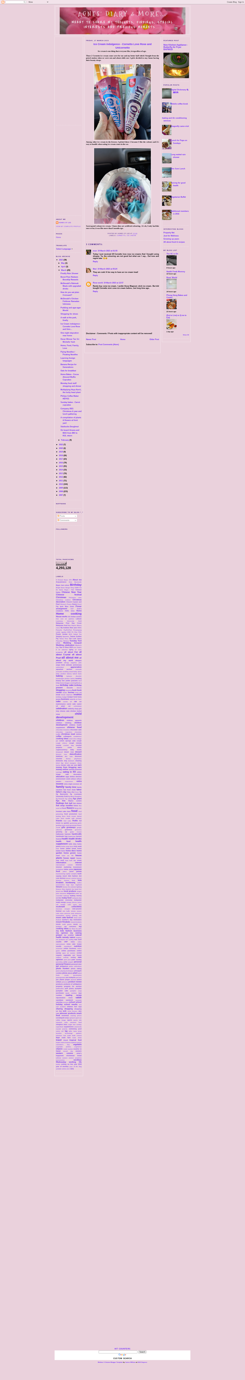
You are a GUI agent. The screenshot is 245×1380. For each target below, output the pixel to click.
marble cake (66, 904)
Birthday (76, 584)
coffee (58, 736)
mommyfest (60, 915)
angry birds (60, 665)
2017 (61, 459)
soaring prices (76, 1015)
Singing (59, 636)
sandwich (69, 1000)
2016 (61, 463)
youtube (59, 1069)
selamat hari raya (74, 1006)
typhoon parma (76, 1042)
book (74, 690)
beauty (58, 680)
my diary (72, 928)
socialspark (60, 1018)
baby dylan (78, 671)
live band (75, 889)
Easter (74, 604)
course (58, 745)
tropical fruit (75, 1040)
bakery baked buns (74, 673)
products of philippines (73, 984)
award (71, 671)
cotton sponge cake (67, 741)
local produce (70, 891)
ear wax (74, 765)
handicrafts (77, 834)
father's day (61, 792)
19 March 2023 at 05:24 (107, 269)
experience (69, 781)
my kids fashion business (69, 931)
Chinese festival (69, 594)
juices (79, 871)
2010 (61, 484)
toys (58, 1037)
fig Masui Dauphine (75, 796)
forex (64, 816)
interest (78, 862)
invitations (59, 869)
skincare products (68, 1013)
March (64, 270)
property (59, 986)
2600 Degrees (142, 1362)
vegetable (77, 1044)
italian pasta (68, 869)
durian (58, 765)
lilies (63, 889)
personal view (76, 964)
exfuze (73, 779)
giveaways (71, 827)
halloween (60, 834)
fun (62, 823)
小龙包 (71, 1069)
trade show (77, 1037)
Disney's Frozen (66, 604)
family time (70, 787)
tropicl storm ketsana (63, 1042)
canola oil (67, 701)
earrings (59, 772)
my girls (79, 928)
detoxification (76, 754)
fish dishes (77, 803)
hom (57, 848)
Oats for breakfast (68, 371)
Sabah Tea (77, 634)
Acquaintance (61, 582)
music (75, 924)
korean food (69, 880)
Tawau (61, 638)
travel (59, 1040)
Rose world (98, 283)
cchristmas (78, 706)
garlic (80, 823)
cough (79, 741)
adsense (65, 649)
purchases (60, 993)
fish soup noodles (64, 805)
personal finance (63, 964)
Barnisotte (78, 582)
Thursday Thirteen (62, 641)
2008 (61, 491)
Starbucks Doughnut (70, 427)
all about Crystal (69, 653)
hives (71, 846)
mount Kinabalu (63, 922)
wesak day (68, 1051)
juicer (71, 871)
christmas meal (68, 734)
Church (69, 602)
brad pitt (78, 692)
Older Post (154, 339)
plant (75, 973)
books (65, 692)
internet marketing (63, 867)
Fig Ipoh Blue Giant (65, 606)
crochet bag (68, 745)
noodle (58, 946)
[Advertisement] (69, 80)
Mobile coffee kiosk (179, 104)
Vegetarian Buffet (178, 197)
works (58, 1064)
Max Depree (72, 625)
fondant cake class (63, 811)
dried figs (60, 763)
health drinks (75, 838)
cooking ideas (62, 738)
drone (80, 763)
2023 (61, 260)
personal (78, 962)
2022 (61, 444)
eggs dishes (70, 776)
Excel (80, 604)
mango (63, 902)
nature (72, 937)
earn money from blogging (69, 766)
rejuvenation (60, 998)
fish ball (68, 803)
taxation (59, 1033)
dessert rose (61, 754)
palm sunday (76, 959)
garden (66, 823)
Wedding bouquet (72, 643)
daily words (76, 750)
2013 (61, 473)
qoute (67, 993)
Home (58, 237)
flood (64, 808)
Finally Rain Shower (69, 273)
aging (71, 649)
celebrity (71, 708)
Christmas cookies (63, 600)
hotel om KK (67, 855)
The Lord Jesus (75, 638)
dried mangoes (70, 763)
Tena (66, 638)
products (59, 984)
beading (78, 678)
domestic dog (61, 761)
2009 (61, 488)
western (79, 1051)
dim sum (69, 756)
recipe (79, 995)
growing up (61, 832)
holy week (78, 846)
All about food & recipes (174, 242)
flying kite (78, 808)
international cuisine (64, 865)
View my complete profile (68, 226)
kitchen (62, 878)
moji (72, 913)
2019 (61, 452)
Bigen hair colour (62, 585)
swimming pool (75, 1029)
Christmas (61, 597)
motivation (77, 920)
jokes (65, 871)
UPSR (58, 643)
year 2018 (78, 1064)
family (60, 786)
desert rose (69, 752)
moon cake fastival (64, 917)
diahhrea (59, 756)
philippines (64, 966)
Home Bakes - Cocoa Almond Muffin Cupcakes (70, 377)
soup (67, 1018)
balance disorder (74, 676)
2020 (61, 448)
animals (69, 665)
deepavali (59, 752)
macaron (63, 893)
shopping (68, 1009)
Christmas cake (75, 597)
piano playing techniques (65, 971)
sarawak (79, 1000)
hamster (68, 834)
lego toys (70, 885)
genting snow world (62, 825)
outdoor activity (62, 957)
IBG (69, 616)
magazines (71, 893)
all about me (70, 657)
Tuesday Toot (76, 641)
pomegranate (60, 977)
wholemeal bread (74, 1055)
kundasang (70, 882)
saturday (59, 1002)
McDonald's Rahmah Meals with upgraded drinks (71, 286)
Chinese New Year (72, 592)
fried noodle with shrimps (71, 818)
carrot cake (71, 704)
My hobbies (65, 627)
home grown (70, 853)
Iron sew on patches (65, 619)
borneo (71, 692)
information (61, 862)
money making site (74, 915)
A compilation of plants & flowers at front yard (71, 420)
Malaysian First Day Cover (69, 623)
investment (77, 867)
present (73, 979)
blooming (68, 690)
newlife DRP (62, 942)
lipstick (68, 889)
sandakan (59, 1000)
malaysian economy (64, 900)
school (72, 1002)
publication (60, 988)
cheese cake (64, 711)
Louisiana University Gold (69, 621)
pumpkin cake (62, 991)
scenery (66, 1002)
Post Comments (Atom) (108, 344)
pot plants (60, 979)
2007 (61, 495)
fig (81, 792)
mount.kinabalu (76, 922)
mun (95, 251)
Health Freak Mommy (175, 272)
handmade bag (61, 836)
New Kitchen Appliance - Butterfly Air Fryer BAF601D (175, 47)
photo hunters (62, 968)
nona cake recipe (74, 944)
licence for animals (69, 887)
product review (75, 982)
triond (65, 1040)
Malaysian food (61, 625)
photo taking (76, 968)
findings (60, 803)
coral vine (72, 738)
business (65, 699)
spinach (72, 1018)
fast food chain (69, 790)
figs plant (77, 799)
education (60, 776)
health (65, 838)
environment (61, 779)
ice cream (78, 860)
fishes (76, 805)
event (68, 779)
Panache (59, 630)
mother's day (67, 920)
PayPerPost (68, 630)
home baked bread (68, 848)
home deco (71, 851)
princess (65, 982)
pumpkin (78, 988)
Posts (62, 516)
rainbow (74, 993)
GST (72, 609)
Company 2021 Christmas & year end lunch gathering (71, 411)
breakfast (78, 694)
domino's (71, 761)
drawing (78, 761)
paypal (70, 962)
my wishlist (69, 935)
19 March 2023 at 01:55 (107, 251)
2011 (61, 481)
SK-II (70, 634)
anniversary (77, 665)
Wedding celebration (65, 645)
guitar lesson (76, 832)
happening (71, 836)
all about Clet (71, 652)
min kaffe (66, 911)
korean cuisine (71, 878)
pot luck (79, 977)
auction (69, 669)
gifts (63, 827)
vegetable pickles (63, 1046)
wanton (70, 1049)
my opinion (62, 933)
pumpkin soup (76, 991)
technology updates (73, 1033)
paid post (67, 959)
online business (70, 948)
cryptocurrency (61, 750)
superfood (59, 1027)
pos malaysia (71, 977)
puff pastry (69, 988)
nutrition (78, 946)
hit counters (122, 1349)
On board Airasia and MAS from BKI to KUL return (70, 433)
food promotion (70, 814)
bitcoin (79, 688)
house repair (69, 858)
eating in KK (69, 772)
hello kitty (72, 844)
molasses (78, 913)
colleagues (67, 736)
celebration (61, 708)
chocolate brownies (63, 730)
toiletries (59, 1035)
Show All (186, 335)
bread (58, 694)
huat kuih (68, 860)
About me (77, 580)
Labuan (79, 619)
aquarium (59, 669)
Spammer (66, 636)
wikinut (58, 1058)
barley (72, 678)
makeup (66, 895)
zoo (68, 1069)
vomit (65, 1049)
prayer (67, 979)
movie (58, 924)
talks (70, 1031)
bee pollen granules (70, 680)
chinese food (74, 727)
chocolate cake (76, 730)
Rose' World (171, 277)
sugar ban (72, 1024)
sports (69, 1020)
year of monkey (62, 1066)
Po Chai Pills (77, 632)
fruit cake (67, 821)
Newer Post (91, 339)
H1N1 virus (70, 611)
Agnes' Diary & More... (122, 13)
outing (73, 957)
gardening (73, 823)
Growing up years (171, 239)
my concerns (70, 926)
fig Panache (60, 798)
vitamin (59, 1049)
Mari (95, 269)
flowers (70, 808)
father (79, 790)
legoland (79, 885)
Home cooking (69, 613)
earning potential (75, 769)
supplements (69, 1027)
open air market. (68, 953)
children (60, 720)
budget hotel (72, 697)
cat (69, 706)
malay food (66, 898)
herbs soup (65, 846)
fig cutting (68, 798)
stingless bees (61, 1024)
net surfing (69, 939)
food (74, 811)
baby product (61, 673)
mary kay (77, 904)
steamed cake (62, 1022)
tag (66, 1031)
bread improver (66, 694)
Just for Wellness (171, 236)
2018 (61, 455)
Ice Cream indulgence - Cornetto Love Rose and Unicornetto (122, 46)
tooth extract (77, 1035)
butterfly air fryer (76, 699)
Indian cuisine (76, 616)
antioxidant (60, 667)
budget (64, 697)
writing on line (67, 1064)
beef (80, 680)
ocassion (59, 948)
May (63, 263)
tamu (75, 1031)
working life (75, 1062)
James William (130, 1362)
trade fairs (66, 1037)
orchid (79, 953)
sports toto (77, 1020)
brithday (59, 697)
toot (64, 1035)
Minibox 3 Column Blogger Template (110, 1362)
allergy (66, 662)
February (65, 440)
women (64, 1058)
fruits (75, 820)
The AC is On (172, 254)
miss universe (65, 913)
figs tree (60, 801)
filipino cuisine (75, 801)
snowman (65, 1015)
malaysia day (77, 898)
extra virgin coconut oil (73, 784)
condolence (77, 736)
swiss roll (60, 1031)
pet (57, 966)
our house (77, 955)
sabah (79, 997)
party (65, 962)
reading (69, 995)
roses (70, 998)
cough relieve (61, 743)
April (63, 267)
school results (71, 1004)
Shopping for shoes (69, 314)
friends (59, 821)
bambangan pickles (63, 678)
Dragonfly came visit (180, 126)
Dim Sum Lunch (178, 169)
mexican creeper (63, 909)
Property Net (168, 233)
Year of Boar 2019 (66, 647)
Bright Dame (60, 587)
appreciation (76, 667)
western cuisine (64, 1053)
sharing (59, 1009)
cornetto (121, 235)
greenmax (68, 829)
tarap (80, 1031)
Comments (64, 520)
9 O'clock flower (62, 580)
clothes (79, 734)
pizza (64, 973)
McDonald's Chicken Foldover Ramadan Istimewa (70, 301)
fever (77, 792)
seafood (63, 1006)
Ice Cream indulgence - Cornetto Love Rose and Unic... (71, 326)
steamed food (76, 1022)
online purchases (68, 951)
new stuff (78, 939)
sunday (79, 1024)
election (79, 776)
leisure (59, 887)
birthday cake (66, 685)
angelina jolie (76, 662)
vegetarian (78, 1046)
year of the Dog (75, 1066)
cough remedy (75, 743)
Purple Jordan (61, 634)
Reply (95, 261)
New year (73, 627)
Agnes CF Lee (65, 222)
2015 (61, 466)
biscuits (70, 688)
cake (58, 701)
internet (79, 865)
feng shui (71, 792)
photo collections (75, 966)
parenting (59, 962)
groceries (78, 829)
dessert (78, 752)
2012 (61, 477)
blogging (60, 690)
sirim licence (72, 1011)
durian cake (65, 765)
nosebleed (67, 946)
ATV (70, 580)
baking (59, 676)
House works (61, 616)
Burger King (70, 587)
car (75, 701)
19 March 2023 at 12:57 (113, 283)
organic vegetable (63, 955)
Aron (70, 582)
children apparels (74, 720)
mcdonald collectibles (69, 907)
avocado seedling (62, 671)
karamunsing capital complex (66, 874)
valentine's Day (63, 1044)
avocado (79, 669)
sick (64, 1011)
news (73, 942)
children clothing (63, 723)
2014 (61, 470)
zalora (64, 1069)
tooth (69, 1035)
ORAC (79, 627)
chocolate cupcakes (64, 732)
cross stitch (75, 747)
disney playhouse (74, 758)
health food (63, 841)
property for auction (73, 986)
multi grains (67, 924)
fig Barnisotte (62, 794)
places (70, 973)
